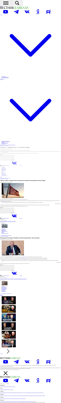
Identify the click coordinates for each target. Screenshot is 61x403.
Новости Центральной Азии (5, 77)
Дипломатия (3, 346)
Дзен (2, 165)
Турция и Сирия (4, 174)
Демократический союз (4, 175)
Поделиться (12, 270)
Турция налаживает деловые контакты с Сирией (7, 221)
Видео (1, 352)
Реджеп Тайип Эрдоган (4, 231)
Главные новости (4, 76)
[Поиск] (17, 3)
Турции (3, 200)
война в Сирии (3, 170)
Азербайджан (3, 290)
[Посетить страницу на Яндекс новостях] (37, 14)
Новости (4, 165)
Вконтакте (21, 165)
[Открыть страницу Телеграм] (16, 14)
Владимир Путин (4, 289)
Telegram (8, 165)
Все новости (6, 145)
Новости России (4, 168)
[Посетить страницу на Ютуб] (5, 14)
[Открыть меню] (5, 3)
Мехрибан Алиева (4, 291)
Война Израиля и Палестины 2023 (6, 141)
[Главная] (14, 8)
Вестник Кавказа (2, 145)
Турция (2, 232)
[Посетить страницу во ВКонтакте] (27, 14)
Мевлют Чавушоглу (4, 173)
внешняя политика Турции (5, 233)
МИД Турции (3, 172)
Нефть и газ (3, 142)
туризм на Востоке (4, 347)
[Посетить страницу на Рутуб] (48, 14)
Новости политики (4, 288)
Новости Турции (4, 169)
